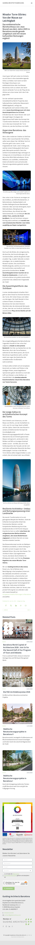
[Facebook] (6, 605)
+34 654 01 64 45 (9, 913)
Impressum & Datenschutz (17, 937)
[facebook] (3, 926)
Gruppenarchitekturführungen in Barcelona (17, 594)
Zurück (6, 610)
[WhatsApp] (20, 605)
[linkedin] (9, 926)
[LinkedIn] (16, 605)
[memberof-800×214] (17, 918)
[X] (11, 605)
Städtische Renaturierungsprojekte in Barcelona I (14, 778)
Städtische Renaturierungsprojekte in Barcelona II (14, 732)
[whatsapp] (12, 926)
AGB (29, 935)
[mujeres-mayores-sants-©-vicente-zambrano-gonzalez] (17, 620)
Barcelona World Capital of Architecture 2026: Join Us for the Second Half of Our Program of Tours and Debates (17, 648)
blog (24, 601)
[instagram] (6, 926)
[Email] (25, 605)
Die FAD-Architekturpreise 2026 (16, 692)
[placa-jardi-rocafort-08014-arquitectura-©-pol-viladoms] (17, 704)
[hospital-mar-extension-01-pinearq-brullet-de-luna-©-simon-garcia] (17, 667)
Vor (28, 610)
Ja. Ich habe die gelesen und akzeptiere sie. (16, 875)
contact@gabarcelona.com (12, 915)
